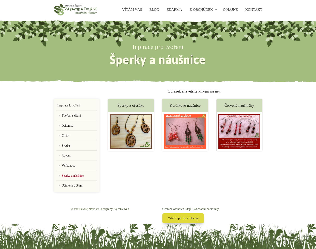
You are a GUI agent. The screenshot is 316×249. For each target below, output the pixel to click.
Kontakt (253, 10)
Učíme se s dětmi (72, 185)
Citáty (65, 135)
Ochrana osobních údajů (177, 209)
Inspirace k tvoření (68, 105)
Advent (66, 155)
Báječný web (121, 209)
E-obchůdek (201, 10)
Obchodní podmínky (206, 209)
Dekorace (67, 125)
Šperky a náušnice (73, 175)
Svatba (66, 145)
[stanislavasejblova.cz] (76, 9)
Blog (154, 10)
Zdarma (174, 10)
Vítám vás (132, 10)
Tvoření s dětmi (71, 115)
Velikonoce (68, 165)
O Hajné (230, 10)
